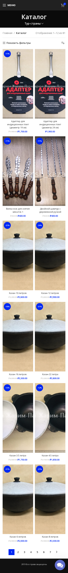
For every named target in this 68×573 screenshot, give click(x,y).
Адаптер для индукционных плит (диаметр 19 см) (18, 124)
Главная (7, 33)
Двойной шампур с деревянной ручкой (50, 210)
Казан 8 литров (50, 536)
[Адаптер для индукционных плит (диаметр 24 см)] (50, 84)
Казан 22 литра (50, 374)
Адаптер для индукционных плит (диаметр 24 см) (50, 124)
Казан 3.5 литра (18, 455)
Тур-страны (33, 23)
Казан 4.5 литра (50, 455)
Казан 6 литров (18, 536)
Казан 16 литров (18, 374)
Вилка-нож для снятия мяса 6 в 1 (18, 210)
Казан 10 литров (18, 293)
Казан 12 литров (50, 293)
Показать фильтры (18, 43)
